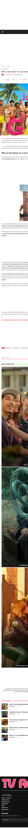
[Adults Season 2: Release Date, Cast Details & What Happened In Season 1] (5, 730)
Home (3, 66)
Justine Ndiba (15, 347)
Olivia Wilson (8, 74)
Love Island (7, 66)
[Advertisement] (14, 49)
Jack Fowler (8, 347)
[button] (2, 32)
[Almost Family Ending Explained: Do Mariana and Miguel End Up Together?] (5, 706)
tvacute (3, 146)
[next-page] (5, 671)
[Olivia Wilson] (3, 75)
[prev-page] (3, 671)
